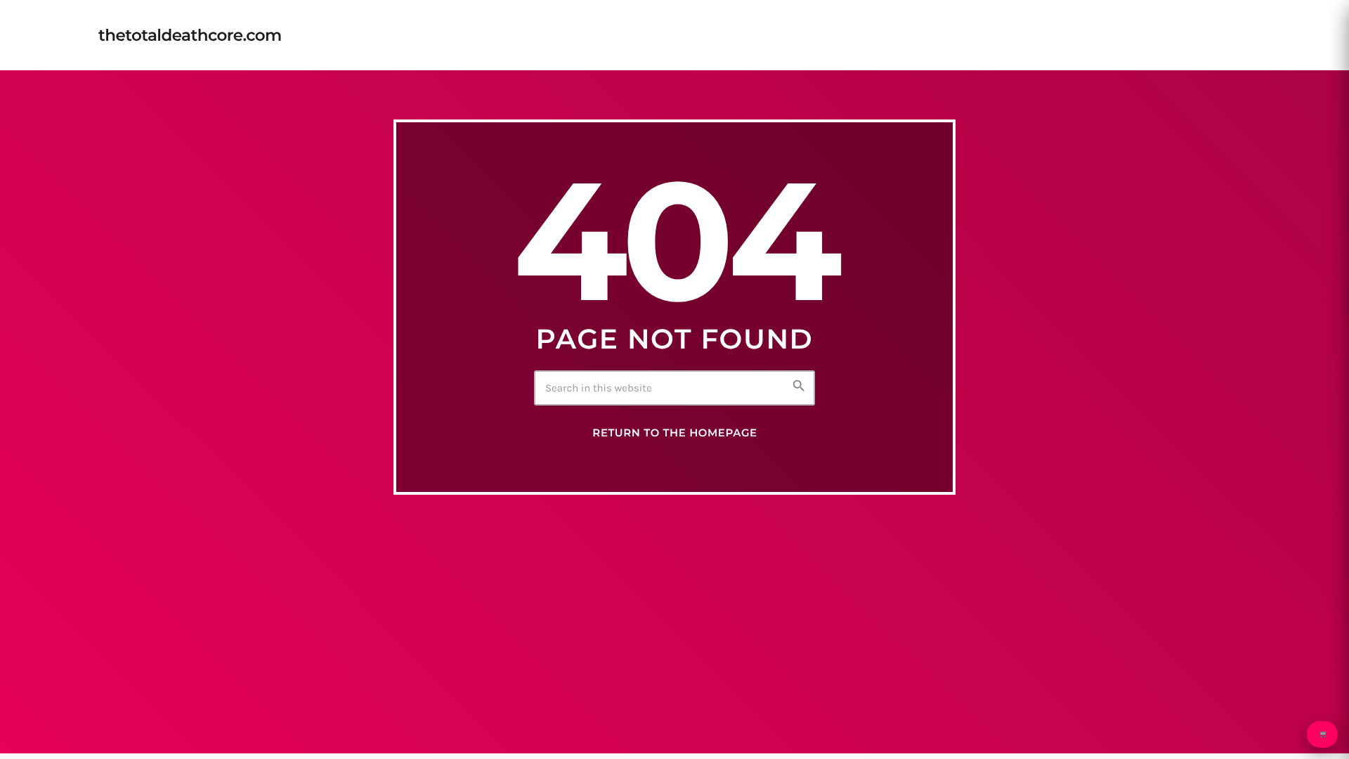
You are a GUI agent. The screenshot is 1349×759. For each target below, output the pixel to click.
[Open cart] (1322, 734)
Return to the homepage (674, 433)
